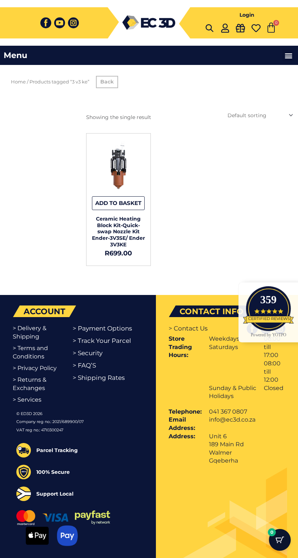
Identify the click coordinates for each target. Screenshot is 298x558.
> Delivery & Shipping (30, 332)
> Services (27, 399)
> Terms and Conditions (30, 352)
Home (18, 82)
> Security (87, 353)
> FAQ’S (84, 365)
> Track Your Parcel (102, 340)
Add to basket (118, 203)
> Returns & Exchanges (30, 383)
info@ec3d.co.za (232, 419)
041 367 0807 (228, 411)
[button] (288, 55)
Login (246, 15)
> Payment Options (102, 328)
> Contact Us (188, 328)
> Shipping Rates (99, 377)
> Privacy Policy (35, 368)
